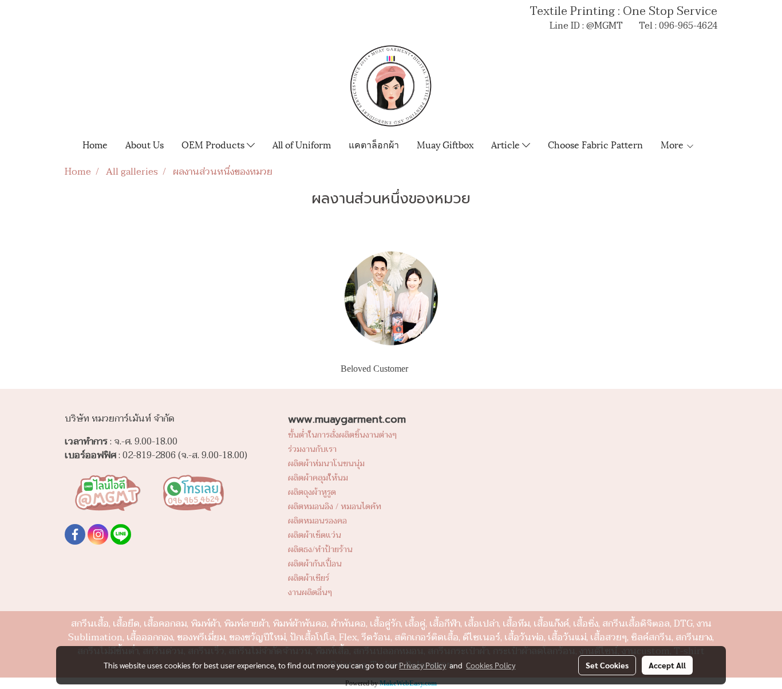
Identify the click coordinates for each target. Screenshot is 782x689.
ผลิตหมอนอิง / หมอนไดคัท (334, 506)
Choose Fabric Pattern (595, 144)
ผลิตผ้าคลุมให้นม (318, 478)
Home (95, 144)
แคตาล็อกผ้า (374, 144)
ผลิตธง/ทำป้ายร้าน (320, 549)
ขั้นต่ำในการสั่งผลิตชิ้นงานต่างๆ (342, 435)
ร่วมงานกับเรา (312, 449)
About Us (144, 144)
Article (506, 144)
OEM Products (214, 144)
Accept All (667, 665)
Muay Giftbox (445, 144)
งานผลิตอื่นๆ (310, 592)
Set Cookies (607, 665)
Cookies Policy (490, 665)
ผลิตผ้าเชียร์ (308, 578)
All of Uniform (301, 144)
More (673, 144)
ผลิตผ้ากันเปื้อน (315, 563)
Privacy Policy (422, 665)
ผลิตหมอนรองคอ (317, 520)
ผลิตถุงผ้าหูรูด (312, 492)
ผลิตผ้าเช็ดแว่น (314, 535)
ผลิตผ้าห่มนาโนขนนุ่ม (326, 463)
